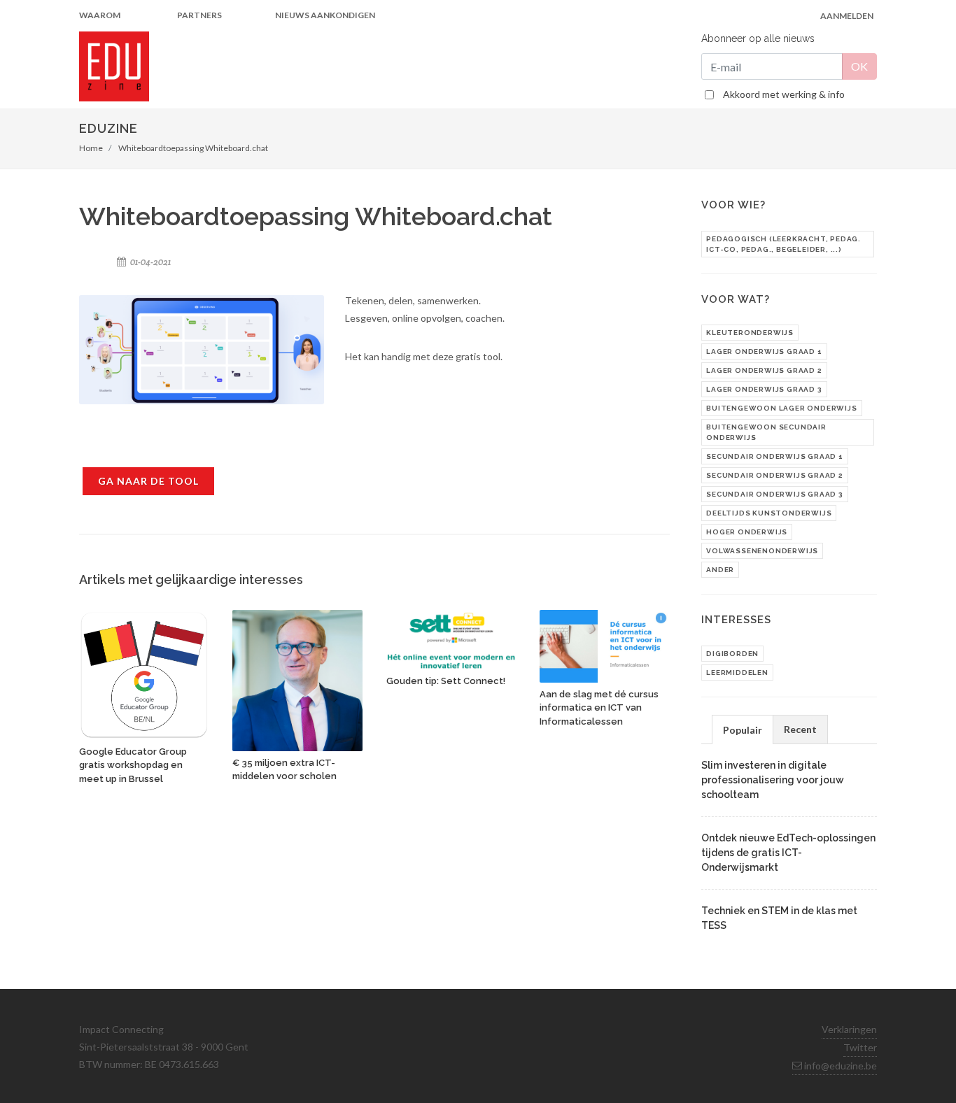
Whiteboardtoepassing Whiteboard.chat (193, 148)
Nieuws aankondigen (325, 15)
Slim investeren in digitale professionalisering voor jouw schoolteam (772, 780)
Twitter (860, 1047)
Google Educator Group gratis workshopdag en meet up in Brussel (133, 765)
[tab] (742, 729)
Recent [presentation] (800, 729)
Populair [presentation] (742, 730)
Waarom (99, 15)
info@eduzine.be (839, 1066)
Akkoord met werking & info (784, 94)
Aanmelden (846, 15)
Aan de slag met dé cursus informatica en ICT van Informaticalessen (599, 708)
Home (91, 148)
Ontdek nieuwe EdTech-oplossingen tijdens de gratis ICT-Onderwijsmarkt (788, 852)
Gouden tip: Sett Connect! (445, 681)
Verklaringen (849, 1029)
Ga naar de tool (148, 481)
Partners (199, 15)
